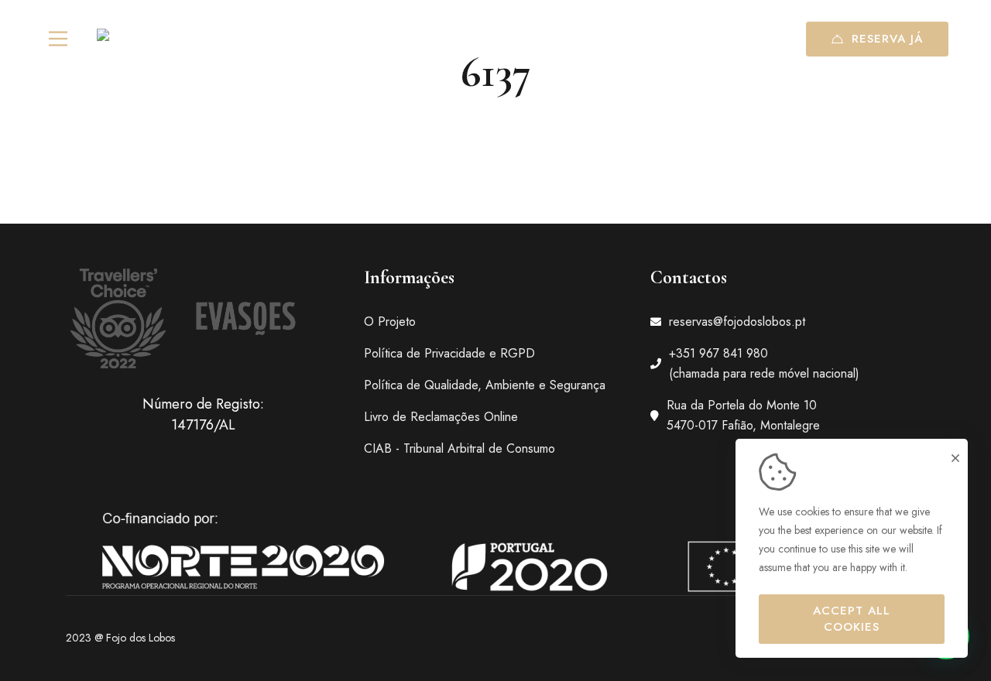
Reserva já (887, 38)
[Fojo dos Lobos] (148, 39)
